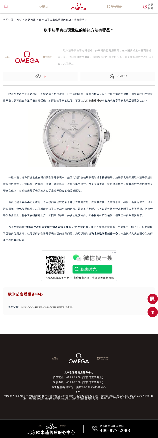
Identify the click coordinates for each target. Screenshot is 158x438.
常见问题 (30, 19)
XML (79, 392)
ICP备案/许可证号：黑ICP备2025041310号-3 (79, 387)
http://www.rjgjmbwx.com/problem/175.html (47, 306)
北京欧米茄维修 (92, 100)
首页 (19, 19)
